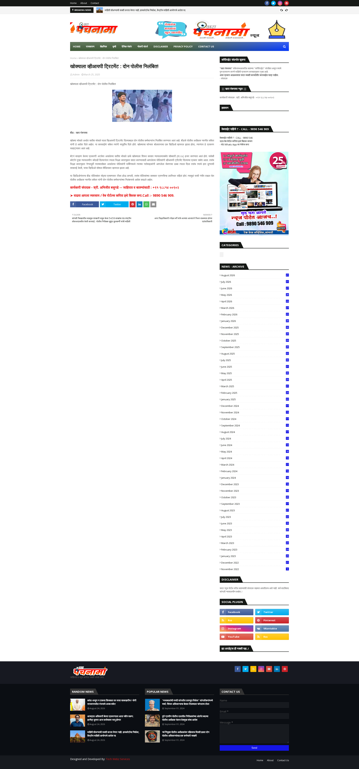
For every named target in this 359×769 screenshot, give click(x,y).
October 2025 (255, 340)
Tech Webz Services (118, 759)
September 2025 (255, 347)
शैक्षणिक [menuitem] (103, 46)
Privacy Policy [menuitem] (183, 46)
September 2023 (255, 504)
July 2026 (255, 281)
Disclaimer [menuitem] (161, 46)
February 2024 (255, 471)
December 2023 (255, 484)
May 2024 (255, 451)
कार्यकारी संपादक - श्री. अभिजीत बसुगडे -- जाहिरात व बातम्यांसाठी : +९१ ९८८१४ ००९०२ (124, 187)
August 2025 (255, 353)
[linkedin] (277, 669)
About (83, 3)
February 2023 (255, 549)
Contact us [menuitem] (206, 46)
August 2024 (255, 432)
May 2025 (255, 373)
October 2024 (255, 419)
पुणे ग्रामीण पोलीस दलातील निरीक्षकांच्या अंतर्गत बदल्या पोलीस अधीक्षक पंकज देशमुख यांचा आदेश (185, 718)
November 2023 (255, 490)
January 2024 (255, 477)
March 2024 (255, 464)
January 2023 (255, 556)
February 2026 (255, 314)
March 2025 (255, 386)
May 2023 (255, 530)
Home (73, 3)
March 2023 (255, 543)
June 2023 (255, 523)
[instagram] (280, 3)
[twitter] (273, 3)
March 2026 (255, 308)
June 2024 (255, 445)
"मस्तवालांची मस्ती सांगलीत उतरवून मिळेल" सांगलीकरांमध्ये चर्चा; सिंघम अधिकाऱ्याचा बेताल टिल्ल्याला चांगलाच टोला (187, 702)
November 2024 (255, 412)
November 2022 (254, 569)
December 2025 (255, 327)
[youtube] (236, 637)
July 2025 (255, 360)
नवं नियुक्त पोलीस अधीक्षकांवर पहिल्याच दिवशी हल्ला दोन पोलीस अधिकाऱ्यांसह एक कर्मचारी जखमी (185, 733)
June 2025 (255, 366)
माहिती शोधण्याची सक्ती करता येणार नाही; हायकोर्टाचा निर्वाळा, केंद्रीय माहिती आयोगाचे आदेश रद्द (145, 10)
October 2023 (255, 497)
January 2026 (255, 321)
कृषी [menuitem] (114, 46)
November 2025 (255, 334)
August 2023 (255, 510)
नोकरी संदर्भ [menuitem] (142, 46)
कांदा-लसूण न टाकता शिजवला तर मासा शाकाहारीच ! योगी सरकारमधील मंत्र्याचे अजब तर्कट (111, 702)
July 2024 (255, 438)
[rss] (236, 620)
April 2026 (255, 301)
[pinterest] (286, 3)
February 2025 (255, 392)
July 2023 (255, 517)
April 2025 (255, 379)
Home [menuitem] (76, 46)
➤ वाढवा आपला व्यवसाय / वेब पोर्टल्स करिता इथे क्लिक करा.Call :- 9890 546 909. (122, 195)
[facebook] (267, 3)
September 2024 (255, 425)
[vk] (272, 628)
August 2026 (255, 275)
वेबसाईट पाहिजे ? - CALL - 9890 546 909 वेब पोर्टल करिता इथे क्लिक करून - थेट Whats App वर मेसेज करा (236, 141)
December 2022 (255, 562)
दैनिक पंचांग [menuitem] (127, 46)
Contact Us (283, 760)
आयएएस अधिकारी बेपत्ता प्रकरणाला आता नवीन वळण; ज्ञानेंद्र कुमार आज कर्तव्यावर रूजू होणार (110, 718)
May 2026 (255, 295)
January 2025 (255, 399)
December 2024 (255, 406)
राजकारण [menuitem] (90, 46)
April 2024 (255, 458)
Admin (76, 74)
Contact (95, 3)
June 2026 (255, 288)
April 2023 (255, 536)
